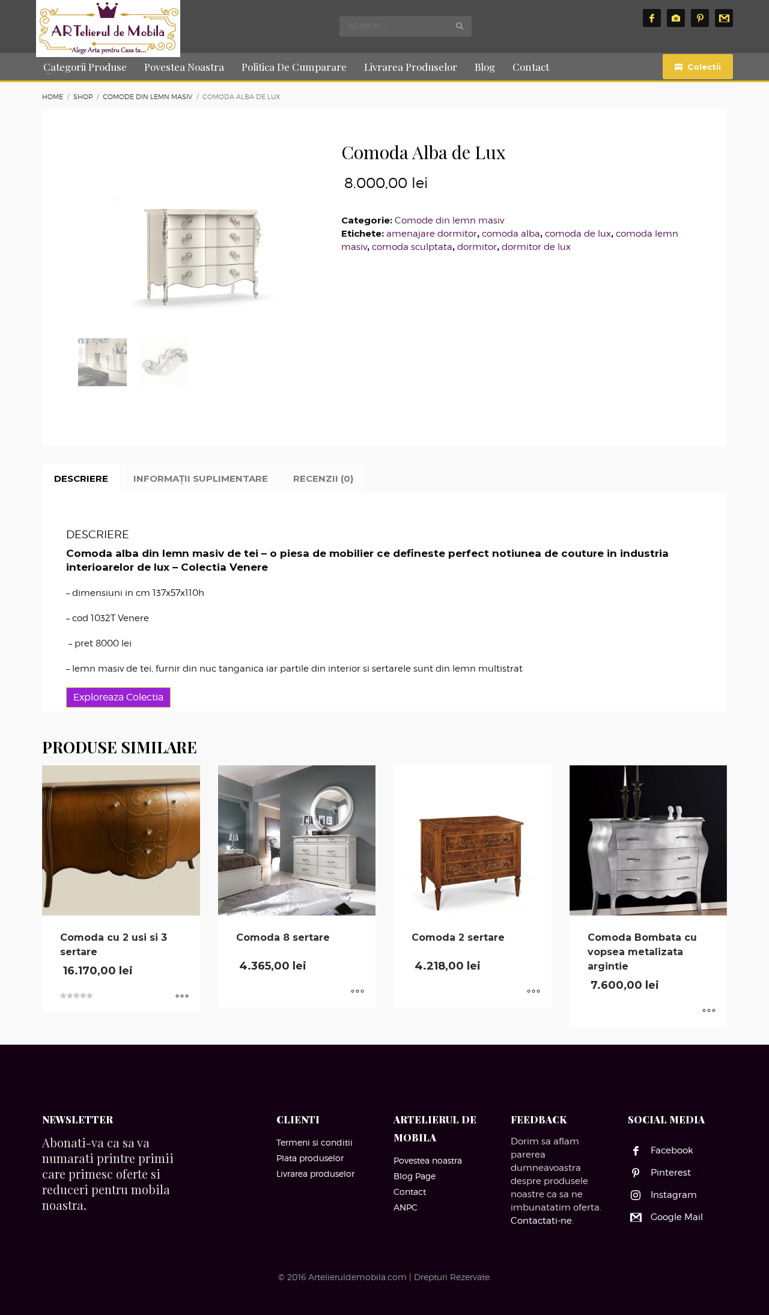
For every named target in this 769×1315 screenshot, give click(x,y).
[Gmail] (724, 18)
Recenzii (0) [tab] (323, 478)
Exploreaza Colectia (118, 697)
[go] (460, 26)
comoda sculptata (412, 246)
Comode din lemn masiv (449, 220)
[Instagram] (676, 18)
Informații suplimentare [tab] (200, 478)
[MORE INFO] (182, 997)
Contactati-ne (541, 1220)
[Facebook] (652, 18)
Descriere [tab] (81, 478)
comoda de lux (578, 233)
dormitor (477, 246)
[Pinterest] (700, 18)
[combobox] (405, 26)
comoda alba (511, 233)
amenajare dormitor (431, 233)
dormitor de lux (536, 246)
